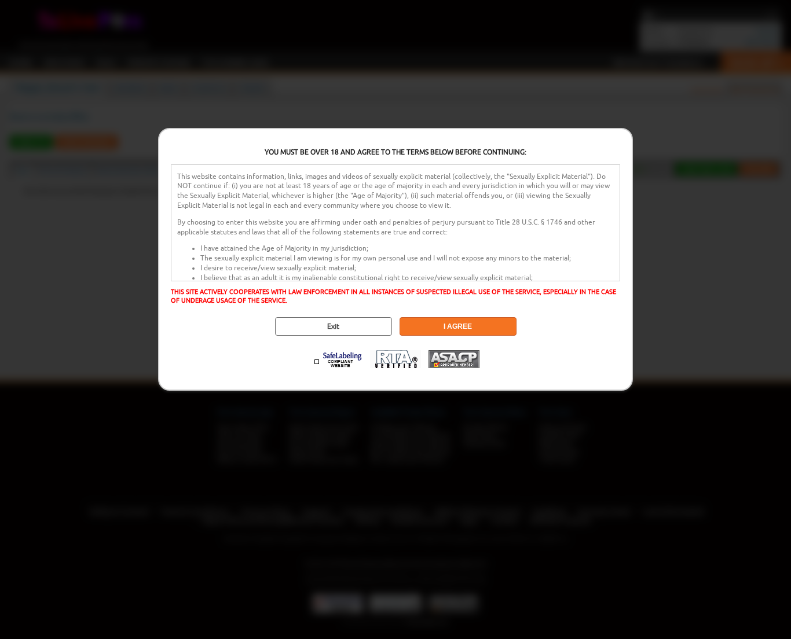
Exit (333, 326)
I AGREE (458, 326)
